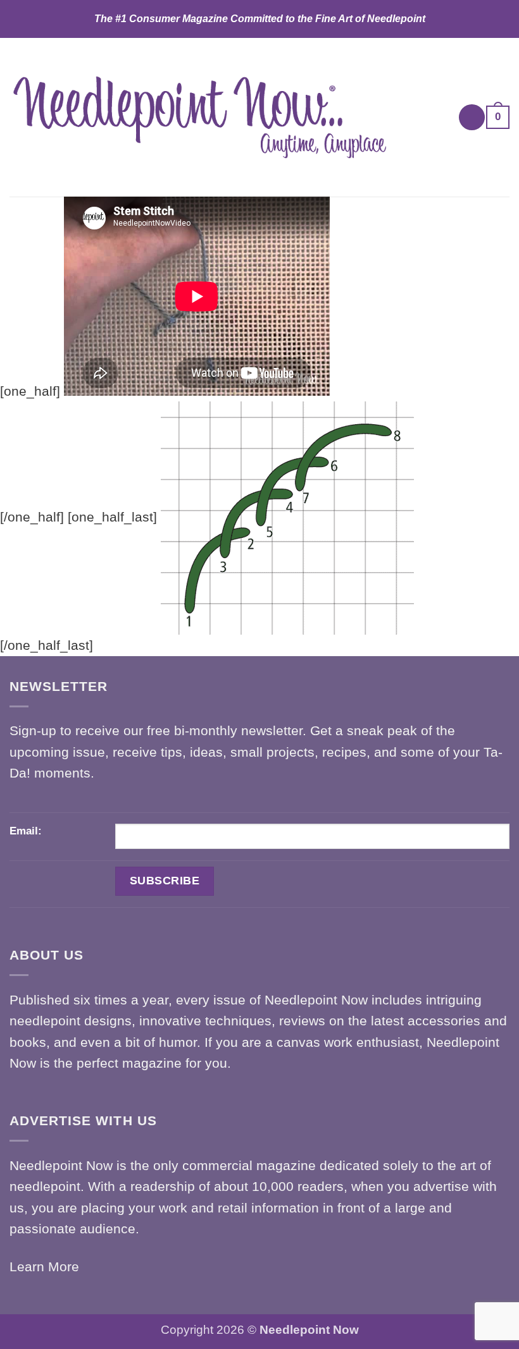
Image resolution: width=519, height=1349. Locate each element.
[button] (472, 117)
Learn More (44, 1266)
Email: (25, 831)
